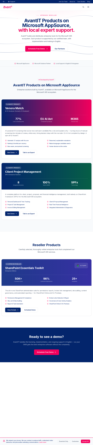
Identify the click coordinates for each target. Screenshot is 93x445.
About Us (72, 1)
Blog (88, 1)
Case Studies (81, 1)
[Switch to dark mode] (83, 7)
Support (12, 1)
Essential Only (63, 441)
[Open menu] (88, 7)
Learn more (42, 442)
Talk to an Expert (29, 152)
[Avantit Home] (8, 7)
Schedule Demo (30, 310)
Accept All (85, 441)
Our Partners (60, 49)
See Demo (11, 152)
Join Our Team (63, 1)
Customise (75, 441)
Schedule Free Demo (36, 49)
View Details (11, 310)
